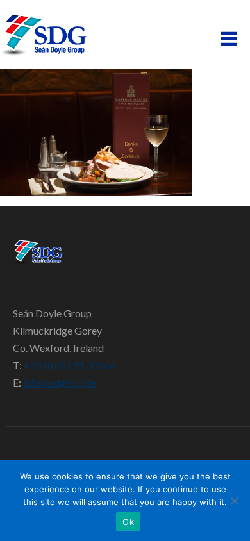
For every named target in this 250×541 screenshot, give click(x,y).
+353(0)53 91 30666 (69, 365)
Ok (128, 522)
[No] (234, 500)
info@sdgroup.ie (59, 382)
